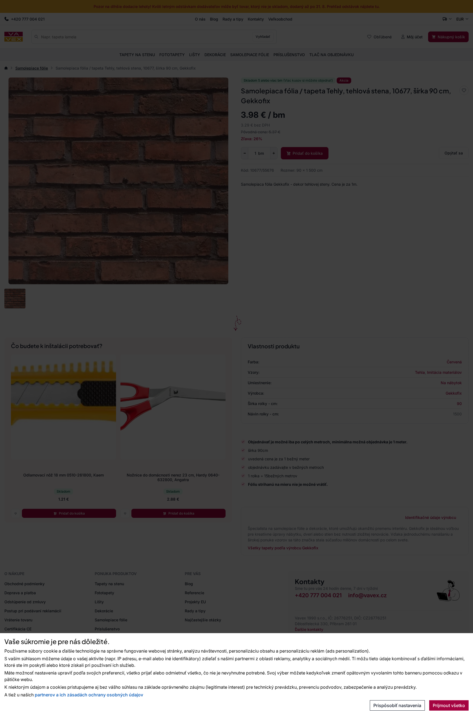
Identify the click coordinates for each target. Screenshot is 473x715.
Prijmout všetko (449, 705)
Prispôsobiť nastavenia (397, 705)
